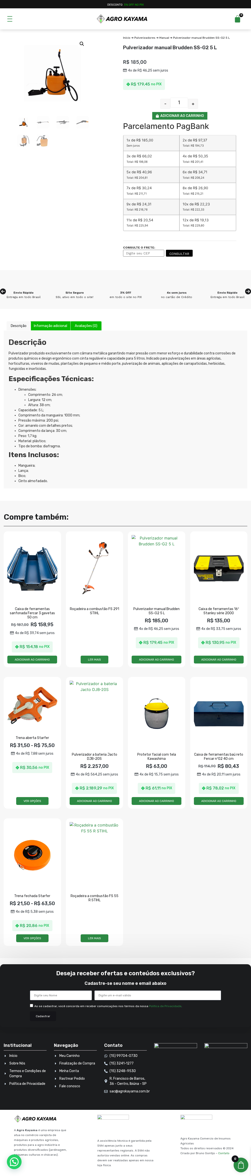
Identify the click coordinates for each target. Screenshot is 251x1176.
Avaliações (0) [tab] (86, 326)
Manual (164, 37)
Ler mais (94, 659)
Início (126, 37)
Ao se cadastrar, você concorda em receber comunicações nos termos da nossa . (108, 1006)
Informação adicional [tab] (50, 326)
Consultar (179, 254)
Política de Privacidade (165, 1006)
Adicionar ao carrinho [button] (32, 659)
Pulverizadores (144, 37)
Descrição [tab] (18, 326)
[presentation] (3, 291)
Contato (223, 1153)
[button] (81, 43)
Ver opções (32, 801)
